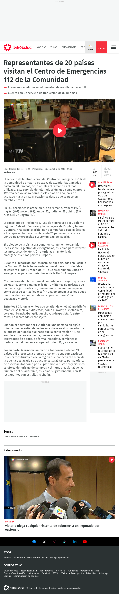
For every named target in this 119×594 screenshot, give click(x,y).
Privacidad (91, 573)
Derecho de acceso (89, 571)
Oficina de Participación (72, 573)
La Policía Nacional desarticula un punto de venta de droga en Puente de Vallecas (93, 244)
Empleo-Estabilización (14, 573)
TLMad (54, 47)
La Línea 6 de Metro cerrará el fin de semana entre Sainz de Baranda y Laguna (93, 213)
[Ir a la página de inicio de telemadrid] (17, 47)
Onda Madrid (69, 47)
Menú (113, 47)
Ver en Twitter (44, 542)
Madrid (9, 521)
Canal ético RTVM (50, 573)
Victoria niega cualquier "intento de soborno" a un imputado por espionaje (59, 487)
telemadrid (14, 588)
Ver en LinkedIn (75, 542)
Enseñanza (34, 437)
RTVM (7, 552)
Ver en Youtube (85, 542)
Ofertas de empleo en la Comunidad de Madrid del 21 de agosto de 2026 (93, 279)
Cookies (7, 576)
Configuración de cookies (26, 576)
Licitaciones (33, 573)
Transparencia (46, 571)
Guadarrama (105, 182)
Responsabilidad (28, 571)
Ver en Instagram (54, 542)
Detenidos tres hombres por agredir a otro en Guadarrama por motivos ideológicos (93, 184)
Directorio (60, 571)
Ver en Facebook (34, 542)
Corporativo (13, 565)
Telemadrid (19, 558)
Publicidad (73, 571)
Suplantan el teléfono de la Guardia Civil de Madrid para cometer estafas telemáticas (93, 343)
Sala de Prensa (11, 571)
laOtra (45, 558)
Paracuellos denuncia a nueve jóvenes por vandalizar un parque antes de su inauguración (93, 308)
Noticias (41, 47)
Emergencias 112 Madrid (15, 437)
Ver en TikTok (64, 542)
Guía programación (59, 558)
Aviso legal (104, 573)
